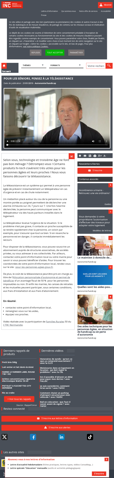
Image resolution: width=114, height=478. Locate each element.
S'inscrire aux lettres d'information (59, 418)
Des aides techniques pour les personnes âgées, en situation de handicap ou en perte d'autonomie (94, 330)
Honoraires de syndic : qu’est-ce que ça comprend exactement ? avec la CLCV (56, 361)
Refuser (35, 52)
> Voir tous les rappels (19, 399)
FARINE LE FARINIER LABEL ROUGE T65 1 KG (18, 373)
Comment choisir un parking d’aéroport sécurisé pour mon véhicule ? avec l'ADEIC (55, 395)
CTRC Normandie (13, 324)
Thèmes (27, 65)
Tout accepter (55, 52)
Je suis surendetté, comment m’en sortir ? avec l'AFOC (55, 387)
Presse (43, 15)
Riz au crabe (8, 392)
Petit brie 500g (9, 362)
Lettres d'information (49, 11)
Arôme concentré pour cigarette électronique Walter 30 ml (18, 380)
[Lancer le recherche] (109, 66)
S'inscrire (97, 170)
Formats (55, 65)
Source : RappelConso (26, 405)
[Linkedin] (61, 437)
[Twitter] (4, 437)
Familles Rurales (55, 321)
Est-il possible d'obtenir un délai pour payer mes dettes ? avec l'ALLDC (56, 379)
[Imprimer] (94, 155)
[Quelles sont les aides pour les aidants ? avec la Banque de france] (95, 274)
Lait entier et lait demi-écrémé (18, 367)
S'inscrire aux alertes (59, 427)
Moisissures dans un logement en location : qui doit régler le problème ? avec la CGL (57, 370)
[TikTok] (90, 437)
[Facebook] (33, 437)
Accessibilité (106, 11)
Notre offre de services (88, 11)
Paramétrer (76, 52)
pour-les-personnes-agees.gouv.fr (34, 267)
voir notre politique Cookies (35, 46)
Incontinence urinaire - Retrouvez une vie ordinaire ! (94, 192)
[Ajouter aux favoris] (79, 155)
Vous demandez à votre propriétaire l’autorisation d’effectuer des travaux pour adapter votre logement (94, 221)
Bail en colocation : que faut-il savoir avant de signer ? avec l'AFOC (55, 404)
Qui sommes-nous (68, 11)
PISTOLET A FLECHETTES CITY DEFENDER (16, 386)
